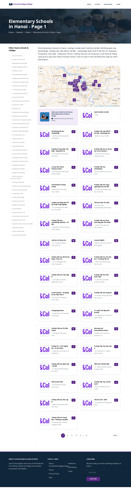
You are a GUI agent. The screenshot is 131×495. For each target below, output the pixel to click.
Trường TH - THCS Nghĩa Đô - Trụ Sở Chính (59, 347)
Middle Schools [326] (18, 173)
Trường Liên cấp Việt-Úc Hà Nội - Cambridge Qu (102, 132)
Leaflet (96, 106)
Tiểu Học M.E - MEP (100, 400)
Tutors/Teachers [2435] (19, 235)
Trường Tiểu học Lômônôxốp (99, 168)
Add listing (72, 467)
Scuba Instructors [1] (18, 212)
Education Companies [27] (20, 127)
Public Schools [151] (18, 201)
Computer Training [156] (19, 86)
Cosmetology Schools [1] (19, 93)
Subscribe (93, 479)
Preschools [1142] (17, 193)
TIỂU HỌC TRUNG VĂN (101, 364)
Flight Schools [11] (17, 139)
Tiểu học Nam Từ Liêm (101, 202)
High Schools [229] (18, 146)
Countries (108, 4)
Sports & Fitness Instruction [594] (22, 224)
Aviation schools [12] (18, 59)
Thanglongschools (57, 310)
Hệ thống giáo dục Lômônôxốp (57, 132)
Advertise (72, 463)
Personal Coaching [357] (19, 190)
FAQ (50, 477)
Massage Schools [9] (18, 165)
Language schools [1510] (19, 157)
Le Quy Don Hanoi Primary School (57, 168)
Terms (51, 470)
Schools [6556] (16, 209)
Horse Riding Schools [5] (19, 150)
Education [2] (16, 108)
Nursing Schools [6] (18, 182)
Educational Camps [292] (19, 116)
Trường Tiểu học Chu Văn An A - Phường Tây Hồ (102, 258)
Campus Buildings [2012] (19, 67)
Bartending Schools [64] (19, 63)
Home (89, 4)
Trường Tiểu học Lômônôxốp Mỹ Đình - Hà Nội (59, 222)
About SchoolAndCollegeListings (59, 464)
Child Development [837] (19, 74)
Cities (98, 4)
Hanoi (28, 32)
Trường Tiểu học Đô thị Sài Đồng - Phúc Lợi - (60, 258)
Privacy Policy (54, 474)
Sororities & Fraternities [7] (20, 216)
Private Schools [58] (18, 197)
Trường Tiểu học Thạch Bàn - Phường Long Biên (59, 418)
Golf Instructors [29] (18, 142)
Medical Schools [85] (18, 169)
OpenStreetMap (109, 106)
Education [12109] (17, 105)
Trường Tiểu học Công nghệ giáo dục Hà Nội (101, 186)
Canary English (99, 240)
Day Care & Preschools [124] (20, 101)
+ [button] (40, 68)
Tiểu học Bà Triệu (57, 382)
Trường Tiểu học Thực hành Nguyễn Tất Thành (102, 221)
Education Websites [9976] (20, 131)
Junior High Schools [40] (19, 154)
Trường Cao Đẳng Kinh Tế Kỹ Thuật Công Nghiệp (60, 203)
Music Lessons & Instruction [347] (16, 177)
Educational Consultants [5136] (21, 120)
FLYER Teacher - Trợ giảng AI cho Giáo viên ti (60, 294)
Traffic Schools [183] (18, 231)
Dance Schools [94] (18, 97)
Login (118, 4)
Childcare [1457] (17, 71)
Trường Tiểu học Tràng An (103, 293)
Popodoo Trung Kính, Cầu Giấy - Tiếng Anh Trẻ (60, 150)
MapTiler (102, 106)
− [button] (40, 71)
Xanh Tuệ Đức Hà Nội (101, 112)
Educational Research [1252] (20, 123)
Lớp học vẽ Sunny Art (58, 240)
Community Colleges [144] (20, 82)
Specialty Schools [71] (18, 220)
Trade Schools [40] (17, 227)
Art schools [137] (17, 56)
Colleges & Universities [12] (20, 78)
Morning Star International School (101, 329)
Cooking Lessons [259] (19, 90)
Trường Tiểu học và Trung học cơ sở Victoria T (103, 150)
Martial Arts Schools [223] (20, 161)
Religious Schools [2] (18, 205)
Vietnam (19, 32)
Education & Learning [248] (20, 112)
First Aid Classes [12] (18, 135)
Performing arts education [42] (21, 186)
